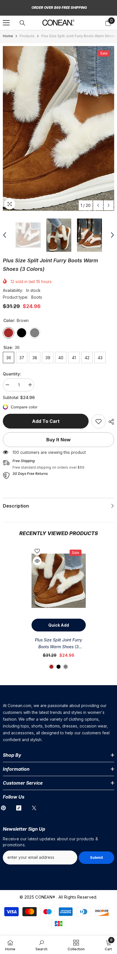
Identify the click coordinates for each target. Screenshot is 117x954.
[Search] (22, 23)
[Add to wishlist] (37, 551)
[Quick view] (37, 561)
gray (65, 667)
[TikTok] (18, 808)
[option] (58, 128)
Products (27, 36)
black (58, 667)
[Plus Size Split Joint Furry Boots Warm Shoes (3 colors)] (59, 580)
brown (51, 667)
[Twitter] (34, 808)
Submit (96, 857)
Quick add (58, 625)
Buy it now (58, 439)
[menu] (6, 22)
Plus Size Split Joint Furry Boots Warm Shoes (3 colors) (58, 643)
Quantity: (12, 373)
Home (8, 36)
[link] (98, 421)
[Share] (110, 422)
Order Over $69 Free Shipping (59, 7)
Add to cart (46, 421)
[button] (98, 205)
